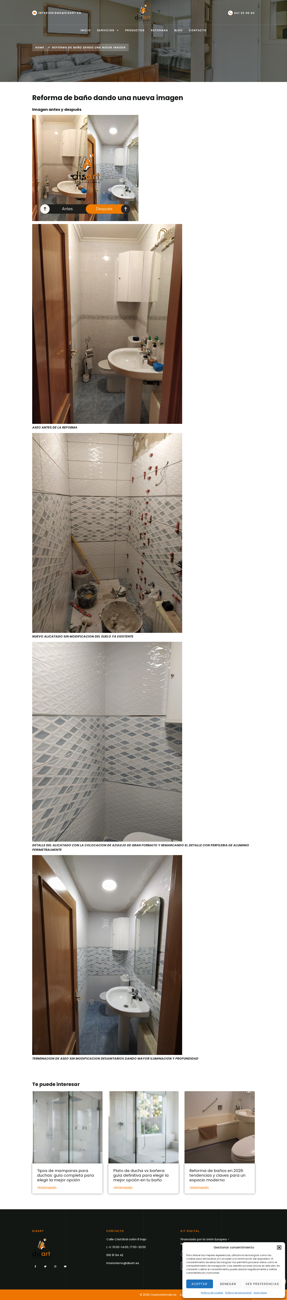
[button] (279, 1247)
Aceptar (200, 1284)
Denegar (228, 1284)
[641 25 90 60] (230, 13)
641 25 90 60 (244, 13)
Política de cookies (212, 1292)
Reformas (159, 30)
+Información (46, 1187)
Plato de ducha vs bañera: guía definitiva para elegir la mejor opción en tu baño (141, 1175)
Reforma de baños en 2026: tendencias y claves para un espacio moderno (217, 1175)
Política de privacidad (238, 1292)
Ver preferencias (262, 1284)
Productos (135, 30)
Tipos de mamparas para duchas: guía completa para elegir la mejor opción (65, 1175)
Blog (178, 30)
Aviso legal (260, 1292)
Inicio (85, 30)
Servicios (105, 30)
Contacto (198, 30)
